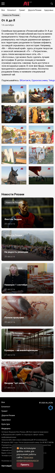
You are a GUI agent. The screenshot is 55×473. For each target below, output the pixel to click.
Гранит (22, 10)
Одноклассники (40, 80)
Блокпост (11, 10)
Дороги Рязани (34, 10)
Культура (5, 424)
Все (3, 10)
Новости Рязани (11, 15)
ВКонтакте (25, 80)
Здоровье (48, 10)
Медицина (5, 428)
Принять (25, 465)
